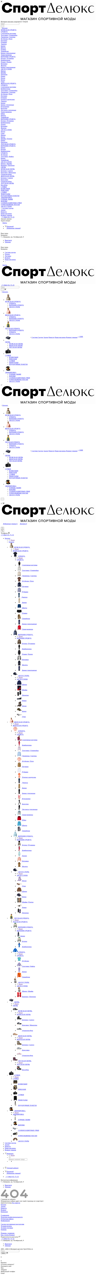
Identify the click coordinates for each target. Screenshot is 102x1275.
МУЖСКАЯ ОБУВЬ (24, 1014)
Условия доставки (7, 1228)
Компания (4, 1212)
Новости (4, 1208)
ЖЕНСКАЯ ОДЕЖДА (20, 725)
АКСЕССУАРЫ (22, 679)
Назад (13, 540)
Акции (3, 1206)
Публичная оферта (7, 1219)
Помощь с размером (7, 1233)
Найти (3, 1253)
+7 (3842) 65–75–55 (7, 217)
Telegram (8, 242)
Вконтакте (8, 240)
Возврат (3, 1210)
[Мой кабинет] (2, 501)
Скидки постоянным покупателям (12, 1224)
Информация (5, 1220)
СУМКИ (16, 1079)
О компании (5, 1215)
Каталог (11, 542)
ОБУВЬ (15, 1005)
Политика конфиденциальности (12, 1217)
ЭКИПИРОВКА (18, 1114)
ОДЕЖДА (20, 560)
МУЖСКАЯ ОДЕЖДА (20, 551)
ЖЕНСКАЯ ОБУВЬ (23, 1039)
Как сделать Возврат (8, 1235)
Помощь (3, 1229)
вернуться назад (6, 1203)
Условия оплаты (6, 1226)
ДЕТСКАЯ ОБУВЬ (23, 1064)
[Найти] (2, 26)
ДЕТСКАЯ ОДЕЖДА (20, 922)
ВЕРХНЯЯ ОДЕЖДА (24, 638)
